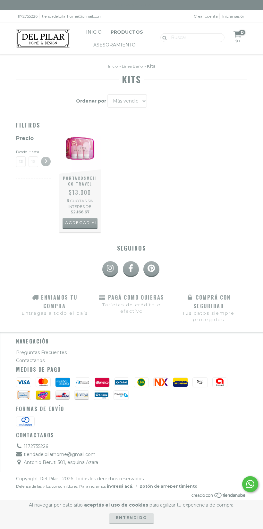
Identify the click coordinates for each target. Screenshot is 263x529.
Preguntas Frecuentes (41, 352)
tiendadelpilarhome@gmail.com (72, 16)
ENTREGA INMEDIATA (131, 5)
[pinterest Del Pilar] (151, 269)
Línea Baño (132, 66)
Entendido (131, 517)
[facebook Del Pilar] (131, 269)
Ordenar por (91, 101)
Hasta (33, 151)
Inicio (94, 32)
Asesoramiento (114, 45)
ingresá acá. (120, 486)
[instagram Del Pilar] (110, 269)
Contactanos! (31, 360)
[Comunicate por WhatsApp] (250, 484)
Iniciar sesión (233, 16)
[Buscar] (163, 37)
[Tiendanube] (219, 496)
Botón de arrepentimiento (169, 486)
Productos (127, 32)
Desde (21, 151)
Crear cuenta (206, 16)
